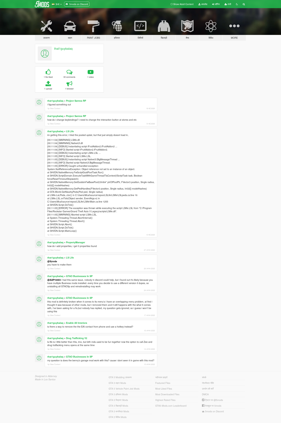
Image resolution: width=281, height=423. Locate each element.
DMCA (205, 394)
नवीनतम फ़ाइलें (161, 377)
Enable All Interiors (76, 322)
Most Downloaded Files (167, 394)
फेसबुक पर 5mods (212, 405)
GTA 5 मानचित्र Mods (119, 411)
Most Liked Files (163, 388)
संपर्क (204, 377)
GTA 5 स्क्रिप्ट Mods (118, 400)
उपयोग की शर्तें (208, 388)
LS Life (70, 131)
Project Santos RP (76, 100)
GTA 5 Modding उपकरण (120, 377)
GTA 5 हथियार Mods (118, 394)
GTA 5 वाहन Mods (117, 383)
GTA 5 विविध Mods (118, 417)
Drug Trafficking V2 (76, 338)
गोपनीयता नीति (208, 383)
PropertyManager (75, 242)
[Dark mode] (237, 4)
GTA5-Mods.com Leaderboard (171, 405)
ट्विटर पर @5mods (213, 400)
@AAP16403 (54, 279)
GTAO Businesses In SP (79, 276)
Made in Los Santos (45, 379)
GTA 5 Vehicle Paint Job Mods (124, 388)
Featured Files (162, 383)
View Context (55, 108)
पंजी (229, 4)
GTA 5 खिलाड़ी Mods (118, 405)
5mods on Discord (214, 411)
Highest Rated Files (165, 400)
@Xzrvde (52, 261)
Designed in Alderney (46, 376)
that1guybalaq (63, 48)
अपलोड (204, 4)
